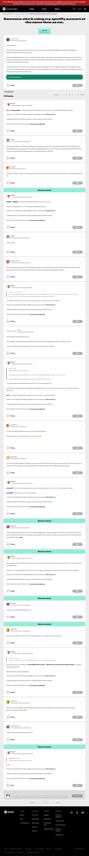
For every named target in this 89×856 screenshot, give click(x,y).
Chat (44, 8)
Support (46, 815)
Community (11, 8)
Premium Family (60, 825)
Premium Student (58, 830)
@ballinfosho (12, 658)
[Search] (74, 9)
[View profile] (8, 39)
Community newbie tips (37, 124)
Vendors (34, 831)
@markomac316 (13, 292)
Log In (79, 9)
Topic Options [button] (9, 92)
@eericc (11, 368)
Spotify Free (59, 835)
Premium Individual (58, 816)
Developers (35, 819)
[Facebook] (83, 813)
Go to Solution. (16, 77)
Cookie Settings (38, 849)
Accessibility (58, 849)
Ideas (57, 8)
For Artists (35, 815)
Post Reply (77, 796)
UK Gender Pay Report (32, 852)
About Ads (49, 849)
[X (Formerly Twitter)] (77, 813)
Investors (35, 827)
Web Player (47, 819)
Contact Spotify (48, 829)
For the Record (24, 823)
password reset (24, 207)
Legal (5, 849)
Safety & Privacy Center (16, 849)
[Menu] (85, 9)
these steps (52, 4)
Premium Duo (60, 821)
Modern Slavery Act (9, 852)
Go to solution (45, 32)
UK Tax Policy (20, 852)
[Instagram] (72, 813)
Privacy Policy (28, 849)
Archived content (24, 14)
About (22, 815)
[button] (82, 39)
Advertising (35, 823)
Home (12, 14)
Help (31, 8)
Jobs (21, 819)
